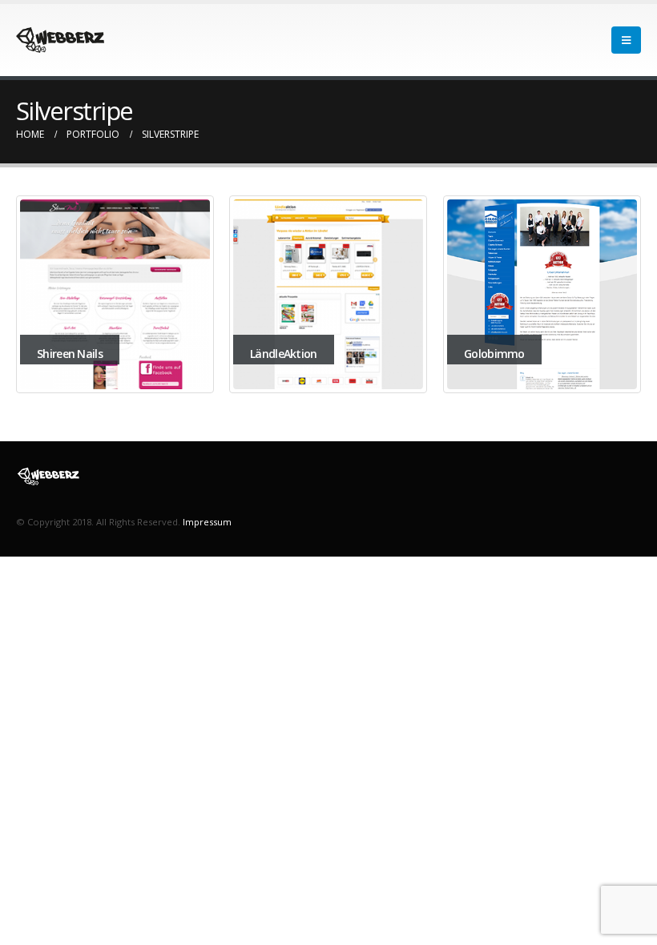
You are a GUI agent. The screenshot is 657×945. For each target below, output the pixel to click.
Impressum (207, 522)
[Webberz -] (60, 40)
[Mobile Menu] (626, 40)
